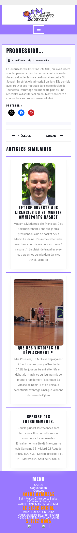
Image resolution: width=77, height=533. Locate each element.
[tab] (38, 29)
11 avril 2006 (18, 60)
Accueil (38, 485)
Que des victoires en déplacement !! (38, 350)
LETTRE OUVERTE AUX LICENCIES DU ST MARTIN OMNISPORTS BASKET (38, 212)
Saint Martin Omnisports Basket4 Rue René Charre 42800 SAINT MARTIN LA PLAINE (38, 501)
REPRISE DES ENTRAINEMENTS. (38, 419)
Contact (38, 490)
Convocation (38, 488)
